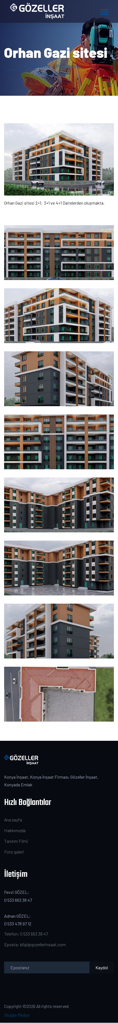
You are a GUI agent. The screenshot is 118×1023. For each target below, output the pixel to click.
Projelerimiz (68, 66)
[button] (104, 11)
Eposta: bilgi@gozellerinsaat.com (35, 944)
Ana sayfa (40, 66)
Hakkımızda (15, 830)
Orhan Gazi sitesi (52, 73)
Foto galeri (14, 851)
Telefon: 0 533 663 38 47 (26, 933)
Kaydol (101, 967)
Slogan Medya (16, 1015)
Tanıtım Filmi (16, 841)
